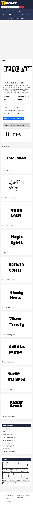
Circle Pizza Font (8, 362)
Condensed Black (23, 464)
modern (23, 473)
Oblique (5, 478)
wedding (21, 482)
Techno (10, 18)
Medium (11, 473)
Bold (20, 462)
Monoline (12, 476)
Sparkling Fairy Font (9, 198)
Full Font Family (8, 121)
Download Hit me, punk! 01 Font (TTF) (13, 118)
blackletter (16, 462)
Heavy (12, 471)
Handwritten (21, 14)
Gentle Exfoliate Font (8, 440)
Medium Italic (17, 473)
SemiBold (5, 480)
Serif (14, 11)
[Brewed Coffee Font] (16, 267)
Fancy (28, 14)
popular (26, 11)
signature (24, 480)
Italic (23, 471)
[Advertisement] (16, 39)
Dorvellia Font (6, 429)
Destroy (5, 89)
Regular (15, 478)
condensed (16, 464)
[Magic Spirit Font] (16, 240)
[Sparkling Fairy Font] (16, 185)
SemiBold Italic (12, 480)
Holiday (23, 18)
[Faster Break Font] (16, 404)
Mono (28, 473)
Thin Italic (5, 482)
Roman (27, 478)
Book (4, 464)
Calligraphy (12, 14)
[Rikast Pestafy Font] (16, 322)
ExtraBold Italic (18, 469)
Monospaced (18, 476)
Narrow (24, 476)
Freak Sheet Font (8, 170)
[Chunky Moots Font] (16, 294)
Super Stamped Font (9, 389)
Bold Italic (25, 462)
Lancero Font (6, 448)
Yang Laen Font (7, 225)
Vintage (16, 482)
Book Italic (9, 464)
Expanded (27, 467)
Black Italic (9, 462)
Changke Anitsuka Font (9, 451)
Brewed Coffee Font (9, 280)
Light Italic (5, 473)
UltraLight (11, 482)
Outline (10, 478)
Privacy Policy (9, 495)
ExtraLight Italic (6, 471)
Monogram (5, 476)
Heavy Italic (18, 471)
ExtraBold (5, 469)
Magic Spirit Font (8, 253)
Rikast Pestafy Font (9, 335)
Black (4, 462)
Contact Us (8, 501)
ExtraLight (25, 469)
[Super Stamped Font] (16, 376)
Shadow (18, 480)
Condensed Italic (15, 467)
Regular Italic (21, 478)
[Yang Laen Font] (16, 212)
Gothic (16, 18)
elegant (21, 467)
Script (4, 14)
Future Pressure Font (8, 437)
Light (27, 471)
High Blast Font (6, 432)
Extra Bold (11, 469)
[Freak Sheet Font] (16, 158)
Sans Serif (7, 11)
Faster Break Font (8, 417)
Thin (29, 480)
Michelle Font (6, 443)
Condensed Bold (6, 467)
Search (21, 7)
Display (19, 11)
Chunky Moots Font (9, 307)
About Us (8, 498)
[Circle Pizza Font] (16, 349)
